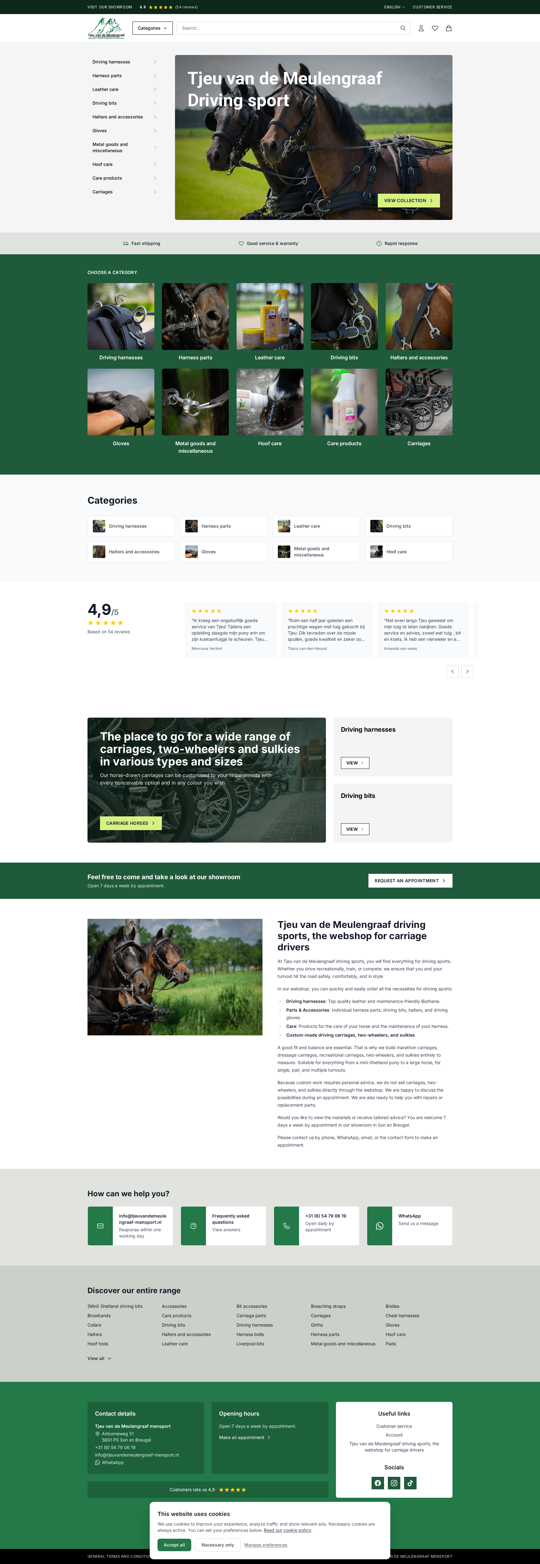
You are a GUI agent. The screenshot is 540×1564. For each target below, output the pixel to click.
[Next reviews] (467, 671)
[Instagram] (394, 1483)
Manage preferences (266, 1544)
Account (394, 1434)
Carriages (321, 1315)
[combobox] (293, 28)
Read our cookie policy (287, 1530)
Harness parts (325, 1334)
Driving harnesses (255, 1324)
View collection (405, 200)
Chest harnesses (402, 1315)
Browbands (99, 1315)
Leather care (175, 1343)
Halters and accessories (186, 1334)
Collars (94, 1324)
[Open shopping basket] (448, 28)
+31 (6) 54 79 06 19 (115, 1447)
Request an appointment (407, 880)
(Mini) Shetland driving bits (115, 1306)
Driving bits (173, 1324)
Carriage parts (251, 1315)
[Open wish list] (435, 28)
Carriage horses (127, 823)
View (352, 762)
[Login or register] (421, 28)
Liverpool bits (250, 1343)
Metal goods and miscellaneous (343, 1343)
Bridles (392, 1306)
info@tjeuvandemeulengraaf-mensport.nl (137, 1454)
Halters (95, 1334)
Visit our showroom (110, 7)
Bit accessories (252, 1306)
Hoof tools (98, 1343)
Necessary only (218, 1544)
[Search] (403, 28)
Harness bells (250, 1334)
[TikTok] (410, 1483)
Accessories (174, 1306)
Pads (391, 1343)
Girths (317, 1324)
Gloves (392, 1324)
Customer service (432, 7)
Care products (176, 1315)
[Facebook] (378, 1483)
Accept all (174, 1544)
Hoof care (396, 1334)
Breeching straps (328, 1306)
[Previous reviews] (452, 671)
